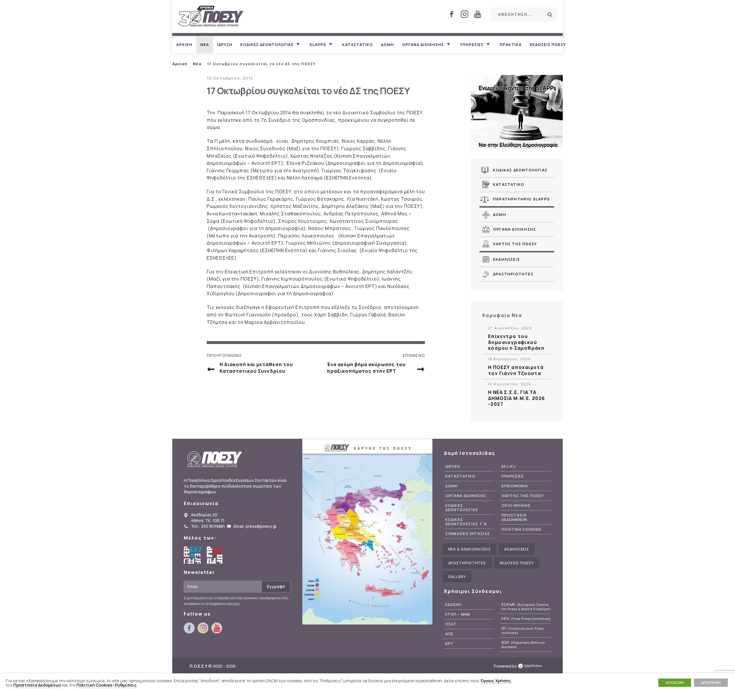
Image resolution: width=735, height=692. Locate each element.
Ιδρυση (224, 44)
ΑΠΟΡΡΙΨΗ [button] (711, 682)
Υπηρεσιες (471, 44)
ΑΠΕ (449, 634)
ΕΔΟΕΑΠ (453, 604)
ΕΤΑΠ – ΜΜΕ (457, 614)
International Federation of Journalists (215, 555)
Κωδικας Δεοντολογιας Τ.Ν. (466, 521)
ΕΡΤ (449, 643)
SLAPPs (318, 44)
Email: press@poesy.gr (255, 526)
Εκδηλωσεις (506, 259)
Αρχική (179, 63)
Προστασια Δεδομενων (514, 517)
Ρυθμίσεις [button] (126, 685)
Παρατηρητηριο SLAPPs (521, 199)
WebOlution (532, 666)
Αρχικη (184, 44)
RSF (523, 644)
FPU (526, 618)
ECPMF (526, 606)
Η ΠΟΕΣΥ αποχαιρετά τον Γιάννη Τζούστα (515, 370)
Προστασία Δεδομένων (37, 685)
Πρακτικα (511, 44)
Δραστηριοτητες (513, 274)
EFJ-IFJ (508, 466)
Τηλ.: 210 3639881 (208, 526)
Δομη (387, 44)
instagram (464, 14)
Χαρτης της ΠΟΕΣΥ (515, 243)
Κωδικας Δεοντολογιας (520, 170)
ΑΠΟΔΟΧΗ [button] (675, 682)
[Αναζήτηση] (550, 14)
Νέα (197, 63)
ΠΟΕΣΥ (211, 16)
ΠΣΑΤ (451, 624)
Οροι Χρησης (516, 505)
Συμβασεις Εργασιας (467, 533)
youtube (477, 14)
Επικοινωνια (515, 486)
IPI (523, 630)
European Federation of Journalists (192, 555)
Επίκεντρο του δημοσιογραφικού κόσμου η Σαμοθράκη (516, 342)
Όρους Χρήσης (495, 680)
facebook (451, 14)
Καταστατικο (357, 44)
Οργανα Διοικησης (514, 229)
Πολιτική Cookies (94, 685)
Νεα (204, 44)
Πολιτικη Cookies (521, 529)
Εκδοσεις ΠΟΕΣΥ (548, 44)
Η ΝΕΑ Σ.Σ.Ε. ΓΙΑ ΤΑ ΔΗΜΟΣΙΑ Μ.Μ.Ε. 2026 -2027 (516, 398)
